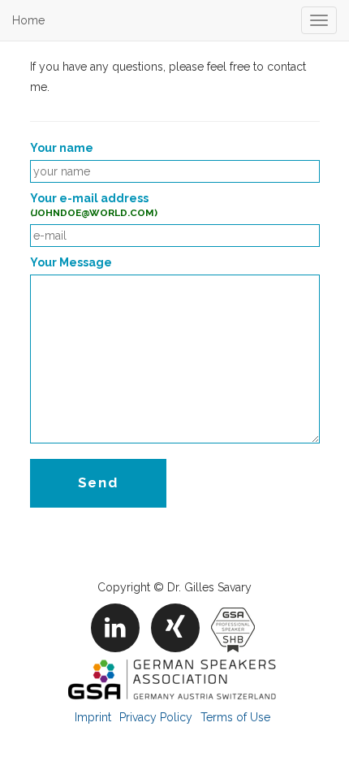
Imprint (93, 717)
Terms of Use (235, 717)
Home (28, 20)
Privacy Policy (155, 717)
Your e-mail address (93, 205)
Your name (61, 147)
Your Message (71, 262)
